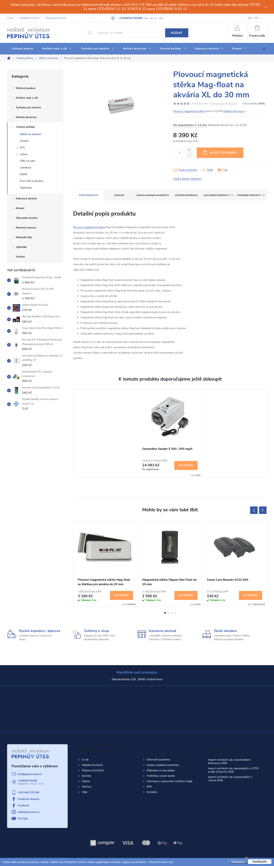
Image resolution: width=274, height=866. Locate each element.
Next (263, 510)
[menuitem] (22, 48)
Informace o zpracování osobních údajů (169, 781)
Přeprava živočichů (56, 18)
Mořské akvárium (26, 117)
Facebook (23, 805)
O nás (10, 18)
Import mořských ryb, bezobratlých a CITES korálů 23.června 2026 (233, 770)
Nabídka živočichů (29, 18)
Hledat (176, 33)
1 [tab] (165, 613)
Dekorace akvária (26, 198)
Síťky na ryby (27, 161)
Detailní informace (233, 111)
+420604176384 (27, 780)
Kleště (23, 174)
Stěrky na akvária (30, 134)
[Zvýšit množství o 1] (189, 150)
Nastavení (238, 862)
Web (84, 792)
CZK (256, 18)
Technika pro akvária (28, 107)
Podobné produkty (249, 195)
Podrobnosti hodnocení (223, 103)
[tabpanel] (170, 433)
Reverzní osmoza (26, 227)
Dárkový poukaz (25, 88)
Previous (254, 510)
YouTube (23, 818)
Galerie (86, 781)
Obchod (86, 786)
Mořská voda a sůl (27, 98)
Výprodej (21, 247)
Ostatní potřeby (25, 127)
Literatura (25, 167)
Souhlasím (260, 861)
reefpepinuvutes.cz (29, 812)
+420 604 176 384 (28, 792)
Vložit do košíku (223, 153)
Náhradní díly (24, 237)
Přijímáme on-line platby (161, 770)
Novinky (86, 776)
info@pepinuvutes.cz (30, 774)
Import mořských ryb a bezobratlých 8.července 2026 (229, 761)
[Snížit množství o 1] (189, 155)
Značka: (187, 179)
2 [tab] (168, 613)
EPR (149, 786)
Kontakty (152, 792)
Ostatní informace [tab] (186, 195)
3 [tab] (172, 613)
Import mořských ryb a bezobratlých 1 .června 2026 (230, 778)
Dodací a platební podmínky (163, 765)
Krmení (20, 208)
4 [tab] (175, 613)
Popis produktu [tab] (88, 195)
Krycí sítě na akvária (31, 181)
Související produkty (216, 195)
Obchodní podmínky (158, 759)
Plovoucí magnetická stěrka (189, 111)
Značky (35, 257)
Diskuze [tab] (119, 195)
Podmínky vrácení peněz (161, 775)
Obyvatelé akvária (26, 218)
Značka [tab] (152, 195)
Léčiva (23, 154)
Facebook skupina (28, 799)
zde (170, 862)
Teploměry (26, 187)
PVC (22, 147)
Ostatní (24, 141)
